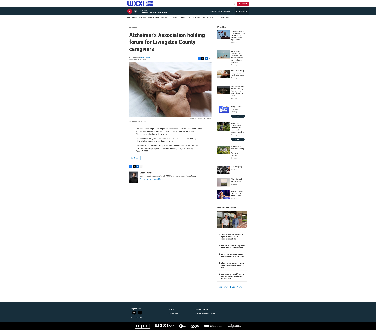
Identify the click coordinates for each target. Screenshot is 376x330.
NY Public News (195, 17)
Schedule (142, 17)
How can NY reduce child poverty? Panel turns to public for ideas (233, 246)
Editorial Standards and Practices (205, 313)
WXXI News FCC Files (201, 309)
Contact (171, 309)
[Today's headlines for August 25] (223, 110)
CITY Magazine (223, 17)
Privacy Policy (173, 313)
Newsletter (132, 17)
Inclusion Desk (209, 17)
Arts (183, 17)
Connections (153, 17)
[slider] (138, 11)
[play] (129, 11)
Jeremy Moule (145, 57)
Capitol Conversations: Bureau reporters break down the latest (232, 255)
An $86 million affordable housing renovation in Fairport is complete (237, 151)
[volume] (135, 11)
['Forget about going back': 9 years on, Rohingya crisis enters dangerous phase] (223, 90)
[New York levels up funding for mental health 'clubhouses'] (223, 74)
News (175, 17)
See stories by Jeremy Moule (151, 179)
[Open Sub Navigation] (170, 17)
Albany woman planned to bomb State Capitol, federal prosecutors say (233, 265)
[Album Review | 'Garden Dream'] (223, 182)
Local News (133, 28)
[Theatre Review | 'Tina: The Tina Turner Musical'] (223, 194)
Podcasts (165, 17)
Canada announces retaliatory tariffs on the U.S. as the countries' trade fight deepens (238, 35)
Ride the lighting (236, 167)
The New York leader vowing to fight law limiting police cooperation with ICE (232, 237)
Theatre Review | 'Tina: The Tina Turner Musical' (237, 194)
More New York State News (229, 287)
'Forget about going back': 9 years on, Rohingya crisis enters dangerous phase (237, 91)
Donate (244, 4)
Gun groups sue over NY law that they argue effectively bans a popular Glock (232, 276)
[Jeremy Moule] (133, 177)
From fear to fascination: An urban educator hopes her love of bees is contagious (237, 128)
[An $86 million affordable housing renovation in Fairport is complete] (223, 150)
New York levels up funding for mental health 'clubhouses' (237, 73)
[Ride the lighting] (223, 170)
